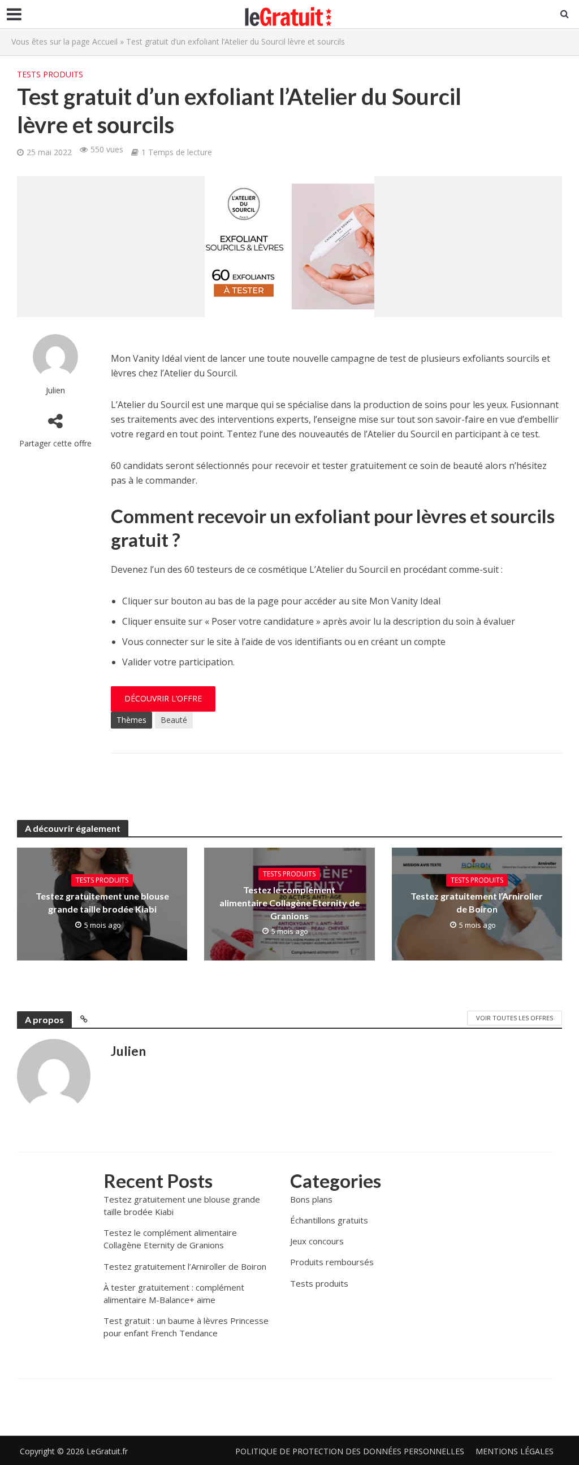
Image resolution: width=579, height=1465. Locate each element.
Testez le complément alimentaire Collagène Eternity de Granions (289, 902)
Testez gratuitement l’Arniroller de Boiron (477, 902)
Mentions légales (515, 1451)
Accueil (105, 41)
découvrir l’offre (163, 698)
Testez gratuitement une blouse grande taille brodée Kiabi (102, 902)
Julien (55, 390)
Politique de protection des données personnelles (349, 1451)
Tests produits (50, 74)
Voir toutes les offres (514, 1018)
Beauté (174, 719)
